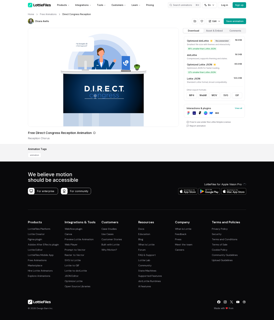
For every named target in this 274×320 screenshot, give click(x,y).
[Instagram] (225, 302)
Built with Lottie (110, 244)
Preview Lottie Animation (79, 239)
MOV (214, 95)
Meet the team (183, 244)
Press (178, 239)
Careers (179, 249)
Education (144, 234)
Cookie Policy (219, 249)
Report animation (198, 126)
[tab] (193, 31)
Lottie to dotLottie (76, 270)
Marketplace (35, 265)
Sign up (239, 5)
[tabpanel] (214, 89)
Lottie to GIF (72, 265)
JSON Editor (72, 276)
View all (238, 108)
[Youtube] (238, 302)
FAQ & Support (147, 255)
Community (145, 265)
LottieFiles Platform (39, 229)
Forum (142, 249)
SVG (225, 95)
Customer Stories (111, 239)
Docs (141, 229)
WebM (203, 95)
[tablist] (214, 31)
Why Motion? (109, 249)
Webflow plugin (73, 229)
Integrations (82, 5)
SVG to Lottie (73, 260)
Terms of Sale (219, 244)
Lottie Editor (35, 249)
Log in (224, 5)
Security (217, 234)
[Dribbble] (244, 302)
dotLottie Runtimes (149, 281)
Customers (117, 5)
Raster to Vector (74, 255)
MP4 (191, 95)
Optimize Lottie (74, 281)
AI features (144, 286)
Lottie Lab (144, 260)
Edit (214, 21)
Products (62, 5)
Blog (140, 239)
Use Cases (107, 234)
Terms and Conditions (224, 239)
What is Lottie (146, 244)
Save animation (235, 21)
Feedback (180, 234)
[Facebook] (219, 302)
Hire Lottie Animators (40, 270)
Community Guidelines (225, 255)
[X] (231, 302)
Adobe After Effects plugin (43, 244)
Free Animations (37, 260)
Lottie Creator (36, 234)
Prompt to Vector (75, 249)
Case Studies (109, 229)
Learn (135, 5)
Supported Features (150, 276)
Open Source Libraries (77, 286)
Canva (68, 234)
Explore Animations (39, 276)
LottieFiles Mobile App (41, 255)
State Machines (147, 270)
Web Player (71, 244)
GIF (237, 95)
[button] (31, 21)
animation (34, 155)
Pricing (150, 5)
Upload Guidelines (222, 260)
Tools (100, 5)
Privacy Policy (220, 229)
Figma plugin (35, 239)
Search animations (182, 5)
